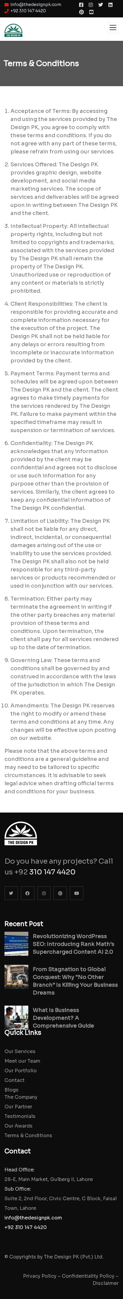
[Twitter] (11, 893)
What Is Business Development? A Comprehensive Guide (63, 1018)
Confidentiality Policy (88, 1276)
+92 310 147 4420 (25, 1227)
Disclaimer (106, 1283)
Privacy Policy (39, 1276)
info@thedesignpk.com (33, 1218)
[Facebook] (27, 893)
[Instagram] (44, 893)
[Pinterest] (60, 893)
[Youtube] (76, 893)
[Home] (20, 829)
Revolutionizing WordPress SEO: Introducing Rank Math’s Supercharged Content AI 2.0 (73, 944)
